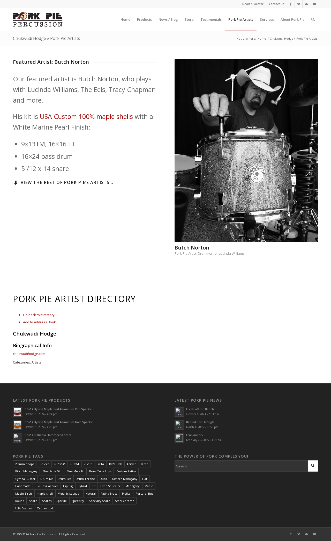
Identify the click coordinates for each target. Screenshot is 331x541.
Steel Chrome (124, 501)
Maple (149, 486)
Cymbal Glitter (25, 479)
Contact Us (276, 4)
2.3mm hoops (24, 464)
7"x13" (88, 464)
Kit (93, 486)
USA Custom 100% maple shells (86, 116)
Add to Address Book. (40, 322)
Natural (91, 493)
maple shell (45, 493)
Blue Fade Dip (52, 471)
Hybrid (82, 486)
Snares (46, 501)
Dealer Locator (253, 4)
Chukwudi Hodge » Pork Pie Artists (46, 38)
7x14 (100, 464)
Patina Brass (109, 493)
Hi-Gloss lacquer (46, 486)
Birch (144, 464)
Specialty (78, 501)
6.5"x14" (59, 464)
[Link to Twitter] (298, 4)
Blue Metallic (75, 471)
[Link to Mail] (306, 4)
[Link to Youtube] (314, 4)
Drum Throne (85, 479)
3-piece (44, 464)
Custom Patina (126, 471)
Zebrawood (45, 508)
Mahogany (132, 486)
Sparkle (61, 501)
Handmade (23, 486)
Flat (144, 479)
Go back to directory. (39, 314)
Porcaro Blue (145, 493)
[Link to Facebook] (291, 4)
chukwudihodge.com (29, 353)
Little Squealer (110, 486)
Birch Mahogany (26, 471)
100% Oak (115, 464)
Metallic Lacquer (69, 493)
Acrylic (131, 464)
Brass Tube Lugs (100, 471)
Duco (103, 479)
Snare (33, 501)
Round (19, 501)
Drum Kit (46, 479)
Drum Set (64, 479)
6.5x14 (74, 464)
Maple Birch (23, 493)
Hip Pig (68, 486)
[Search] (313, 19)
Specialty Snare (99, 501)
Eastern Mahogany (124, 479)
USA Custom (23, 508)
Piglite (126, 493)
